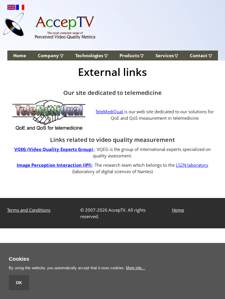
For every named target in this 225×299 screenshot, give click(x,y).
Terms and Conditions (28, 210)
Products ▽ (132, 55)
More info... (135, 268)
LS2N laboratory (192, 165)
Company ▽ (51, 55)
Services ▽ (167, 55)
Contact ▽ (201, 55)
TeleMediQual (110, 111)
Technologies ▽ (91, 55)
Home (19, 55)
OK (19, 282)
